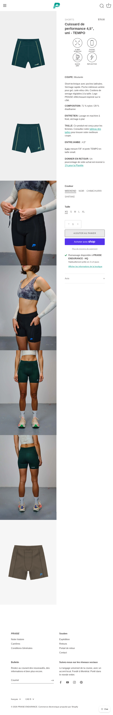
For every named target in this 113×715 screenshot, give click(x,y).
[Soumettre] (52, 680)
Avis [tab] (67, 278)
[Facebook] (60, 682)
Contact (63, 652)
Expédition (64, 639)
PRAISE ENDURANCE (27, 707)
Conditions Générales (21, 648)
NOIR (81, 191)
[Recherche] (102, 6)
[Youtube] (67, 682)
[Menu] (5, 5)
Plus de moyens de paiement (84, 249)
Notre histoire (17, 639)
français (14, 699)
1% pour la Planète (74, 165)
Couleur (69, 186)
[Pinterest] (81, 682)
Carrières (15, 644)
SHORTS (69, 19)
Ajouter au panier (85, 233)
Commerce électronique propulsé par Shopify (58, 707)
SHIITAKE (70, 197)
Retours (63, 644)
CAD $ (28, 699)
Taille (67, 207)
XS (66, 212)
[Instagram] (74, 682)
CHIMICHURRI (94, 191)
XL (83, 212)
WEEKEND (70, 191)
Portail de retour (67, 648)
